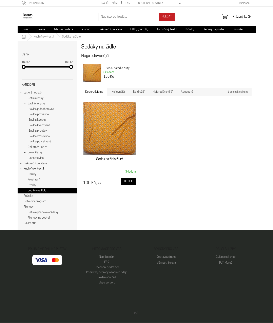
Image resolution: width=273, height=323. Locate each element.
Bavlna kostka (37, 119)
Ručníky (28, 195)
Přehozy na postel (39, 217)
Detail (128, 181)
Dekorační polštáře (35, 163)
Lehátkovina (36, 158)
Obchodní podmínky (150, 3)
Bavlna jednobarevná (41, 109)
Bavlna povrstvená (40, 141)
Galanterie (30, 223)
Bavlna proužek (38, 130)
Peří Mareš (225, 262)
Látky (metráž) (32, 92)
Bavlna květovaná (39, 125)
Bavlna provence (39, 114)
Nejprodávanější (163, 91)
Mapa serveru (106, 282)
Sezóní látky (35, 152)
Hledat (167, 16)
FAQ (127, 3)
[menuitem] (25, 29)
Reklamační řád (107, 277)
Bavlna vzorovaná (39, 136)
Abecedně (187, 91)
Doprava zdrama (166, 257)
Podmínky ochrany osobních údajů (106, 272)
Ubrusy (32, 174)
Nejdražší (138, 91)
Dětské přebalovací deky (43, 212)
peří (136, 312)
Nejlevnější (118, 91)
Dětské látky (35, 98)
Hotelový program (35, 201)
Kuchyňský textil (34, 168)
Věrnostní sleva (166, 262)
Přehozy (29, 206)
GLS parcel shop (226, 257)
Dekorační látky (37, 147)
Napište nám (109, 3)
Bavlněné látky (36, 103)
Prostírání (34, 179)
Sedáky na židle (37, 190)
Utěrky (32, 185)
